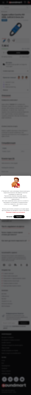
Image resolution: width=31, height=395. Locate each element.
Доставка (4, 293)
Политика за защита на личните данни (12, 345)
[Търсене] (27, 7)
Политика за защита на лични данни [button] (15, 212)
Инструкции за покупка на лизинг (11, 340)
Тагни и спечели (6, 371)
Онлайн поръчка (6, 342)
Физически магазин (7, 303)
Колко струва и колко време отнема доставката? (12, 233)
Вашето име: (5, 171)
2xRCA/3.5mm (5, 221)
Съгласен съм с (14, 327)
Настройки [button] (9, 216)
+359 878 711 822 (9, 82)
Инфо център (5, 296)
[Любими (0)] (25, 2)
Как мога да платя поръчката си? (14, 241)
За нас (3, 360)
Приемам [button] (19, 216)
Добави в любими (7, 56)
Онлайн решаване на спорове (10, 350)
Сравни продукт (25, 56)
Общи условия (5, 348)
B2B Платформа (6, 306)
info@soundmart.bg (10, 87)
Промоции (4, 368)
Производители (6, 365)
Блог (3, 363)
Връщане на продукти (8, 337)
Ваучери (4, 298)
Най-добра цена (6, 373)
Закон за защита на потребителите (11, 353)
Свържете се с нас (7, 301)
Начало (5, 11)
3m (11, 221)
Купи (18, 53)
